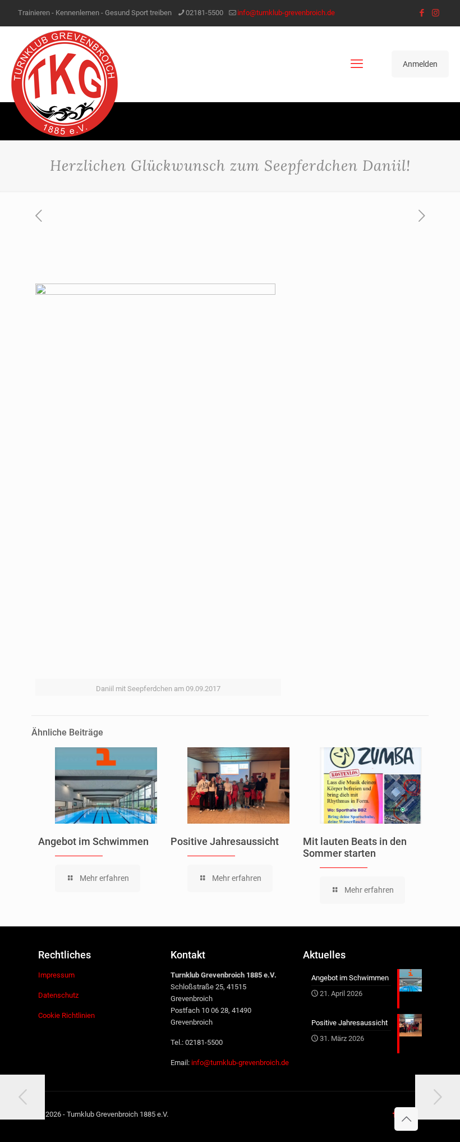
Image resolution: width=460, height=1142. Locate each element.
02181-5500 (204, 12)
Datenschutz (58, 995)
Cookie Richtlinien (66, 1015)
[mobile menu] (356, 64)
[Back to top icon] (406, 1119)
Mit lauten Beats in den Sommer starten (355, 847)
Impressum (56, 975)
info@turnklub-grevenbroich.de (286, 12)
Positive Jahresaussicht (225, 841)
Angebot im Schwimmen (93, 841)
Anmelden (420, 64)
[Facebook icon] (421, 13)
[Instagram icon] (435, 13)
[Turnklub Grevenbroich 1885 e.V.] (64, 83)
